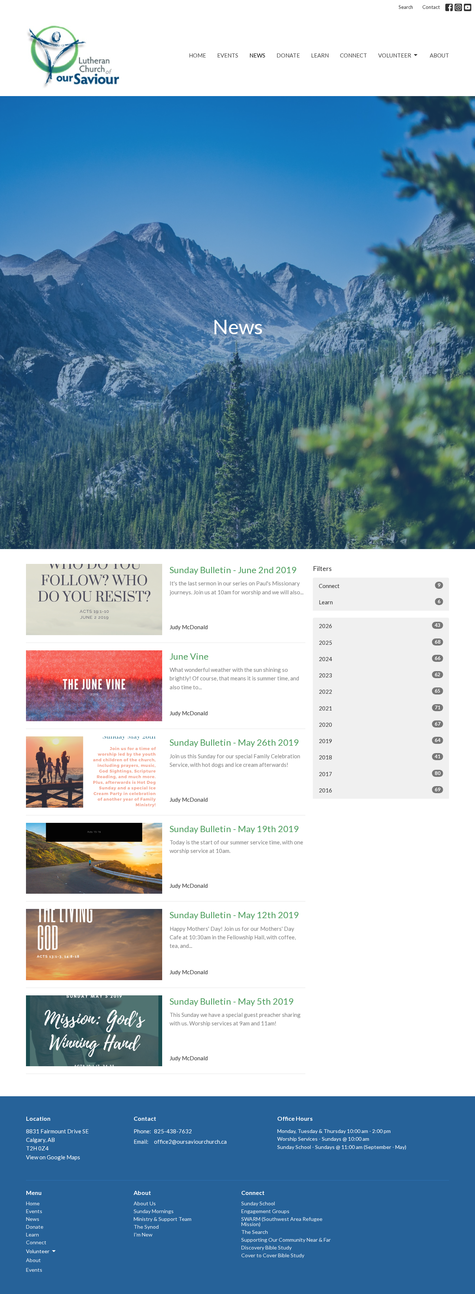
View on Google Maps (53, 1157)
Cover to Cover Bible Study (272, 1255)
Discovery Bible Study (266, 1247)
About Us (145, 1203)
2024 (379, 658)
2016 (379, 790)
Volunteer (394, 55)
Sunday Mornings (154, 1211)
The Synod (146, 1227)
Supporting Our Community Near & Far (286, 1239)
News (257, 55)
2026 (379, 625)
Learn (320, 55)
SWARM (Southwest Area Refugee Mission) (281, 1221)
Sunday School (258, 1203)
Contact (431, 7)
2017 (379, 773)
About (439, 55)
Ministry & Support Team (162, 1219)
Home (197, 55)
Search (406, 7)
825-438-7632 (173, 1131)
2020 (379, 724)
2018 (379, 757)
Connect (353, 55)
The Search (254, 1232)
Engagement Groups (265, 1211)
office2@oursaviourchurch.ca (190, 1141)
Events (227, 55)
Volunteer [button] (37, 1251)
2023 (379, 675)
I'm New (143, 1234)
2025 (379, 642)
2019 (379, 740)
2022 (379, 691)
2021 (379, 708)
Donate (288, 55)
